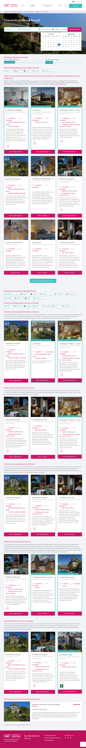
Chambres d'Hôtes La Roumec (43, 577)
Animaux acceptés (59, 62)
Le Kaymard (36, 242)
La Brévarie (36, 344)
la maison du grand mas (13, 242)
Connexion (79, 1)
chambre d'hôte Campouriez (13, 112)
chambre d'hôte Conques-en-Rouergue (69, 112)
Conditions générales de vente (52, 737)
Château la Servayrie (66, 179)
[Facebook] (68, 738)
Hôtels (60, 5)
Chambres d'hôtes (32, 6)
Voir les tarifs (42, 215)
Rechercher (75, 29)
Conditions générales (50, 735)
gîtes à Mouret (8, 84)
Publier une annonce (75, 5)
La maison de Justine (66, 577)
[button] (73, 1)
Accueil (23, 5)
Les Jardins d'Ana (65, 655)
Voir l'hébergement (15, 151)
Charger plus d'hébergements (42, 281)
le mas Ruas (36, 110)
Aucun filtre (49, 62)
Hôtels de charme (37, 62)
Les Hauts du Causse (12, 179)
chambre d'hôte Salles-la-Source (68, 656)
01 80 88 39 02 (33, 736)
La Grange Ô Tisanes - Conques (70, 110)
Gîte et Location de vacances (23, 62)
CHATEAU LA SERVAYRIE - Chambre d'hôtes (48, 179)
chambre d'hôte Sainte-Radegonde (41, 112)
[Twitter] (70, 738)
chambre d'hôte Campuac (39, 345)
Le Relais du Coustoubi (14, 110)
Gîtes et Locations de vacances (47, 6)
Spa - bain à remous (71, 62)
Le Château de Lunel (66, 242)
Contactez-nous (68, 735)
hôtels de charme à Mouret (58, 84)
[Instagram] (65, 738)
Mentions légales (48, 740)
